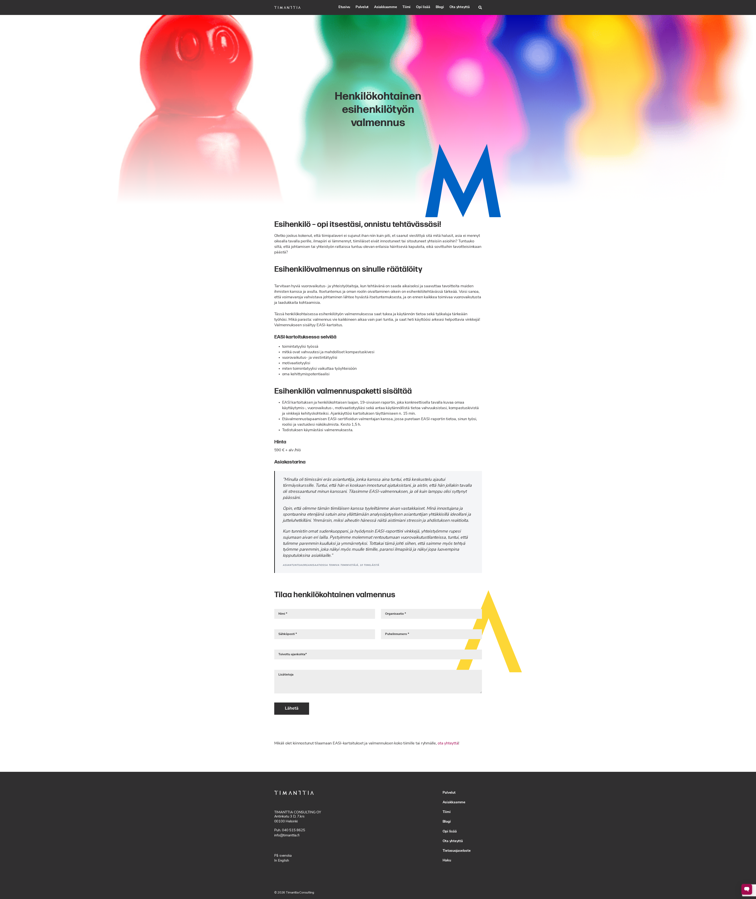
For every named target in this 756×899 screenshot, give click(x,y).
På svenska (283, 856)
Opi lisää (423, 7)
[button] (480, 7)
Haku (447, 860)
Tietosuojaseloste (457, 851)
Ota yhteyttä (459, 7)
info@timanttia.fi (286, 835)
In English (281, 861)
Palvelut (362, 7)
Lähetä (291, 708)
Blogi (440, 7)
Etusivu (344, 7)
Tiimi (406, 7)
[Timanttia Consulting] (287, 7)
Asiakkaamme (385, 7)
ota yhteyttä (448, 743)
